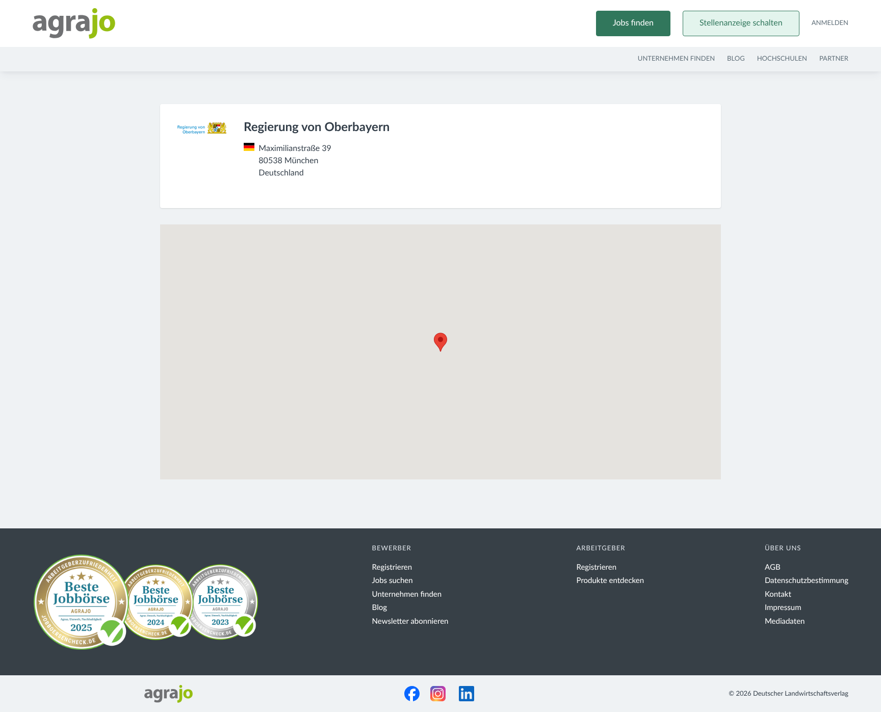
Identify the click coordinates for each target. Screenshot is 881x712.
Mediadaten (785, 621)
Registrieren (392, 567)
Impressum (783, 608)
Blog (736, 59)
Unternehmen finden (676, 59)
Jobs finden (633, 23)
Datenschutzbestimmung (806, 580)
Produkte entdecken (610, 580)
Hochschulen (782, 59)
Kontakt (778, 594)
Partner (833, 59)
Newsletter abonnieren (410, 621)
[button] (440, 342)
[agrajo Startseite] (74, 23)
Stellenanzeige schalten (741, 23)
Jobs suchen (392, 580)
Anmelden (830, 23)
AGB (773, 567)
